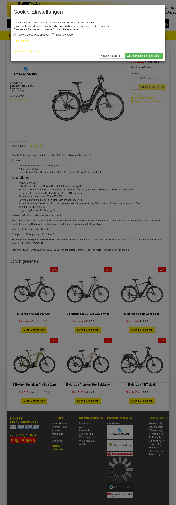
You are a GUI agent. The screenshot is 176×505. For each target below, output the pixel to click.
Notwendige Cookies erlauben (33, 34)
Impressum (34, 51)
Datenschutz (20, 51)
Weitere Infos (21, 40)
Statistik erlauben (64, 34)
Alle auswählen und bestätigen (143, 55)
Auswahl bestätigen (111, 55)
